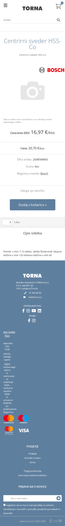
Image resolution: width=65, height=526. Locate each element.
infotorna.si (35, 297)
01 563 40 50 (35, 292)
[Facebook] (24, 311)
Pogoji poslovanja (32, 470)
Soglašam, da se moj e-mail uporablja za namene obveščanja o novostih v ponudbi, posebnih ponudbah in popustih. (31, 509)
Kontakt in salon (32, 457)
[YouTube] (35, 311)
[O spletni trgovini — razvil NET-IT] (55, 521)
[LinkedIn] (40, 311)
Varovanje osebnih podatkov (32, 475)
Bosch (44, 173)
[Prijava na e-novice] (58, 498)
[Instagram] (29, 311)
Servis (33, 462)
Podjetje (32, 453)
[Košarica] (58, 6)
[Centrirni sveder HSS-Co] (32, 90)
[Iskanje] (58, 20)
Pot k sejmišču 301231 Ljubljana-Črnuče (27, 287)
